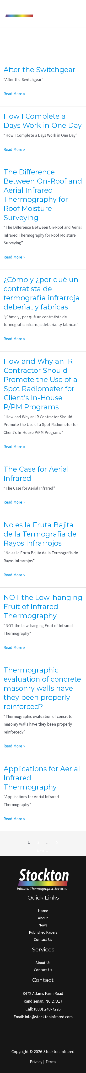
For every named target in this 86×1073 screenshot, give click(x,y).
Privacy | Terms (43, 1061)
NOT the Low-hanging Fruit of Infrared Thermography (43, 606)
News (43, 925)
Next (43, 851)
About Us (43, 962)
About (43, 917)
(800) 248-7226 (47, 1009)
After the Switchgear (39, 69)
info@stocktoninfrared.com (49, 1016)
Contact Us (43, 939)
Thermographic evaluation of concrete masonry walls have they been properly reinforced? (42, 688)
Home (43, 910)
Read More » (14, 94)
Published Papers (43, 932)
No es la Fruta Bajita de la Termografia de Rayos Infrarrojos (40, 534)
